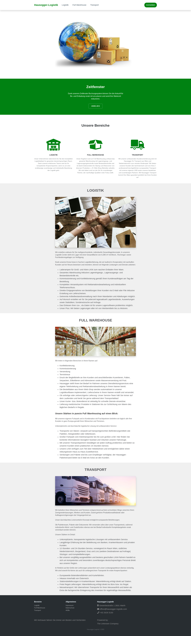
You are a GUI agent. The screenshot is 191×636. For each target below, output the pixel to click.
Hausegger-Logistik (46, 5)
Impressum (70, 605)
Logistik (65, 5)
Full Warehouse (79, 5)
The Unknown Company (107, 624)
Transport (94, 5)
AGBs (68, 610)
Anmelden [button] (150, 5)
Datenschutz (70, 608)
